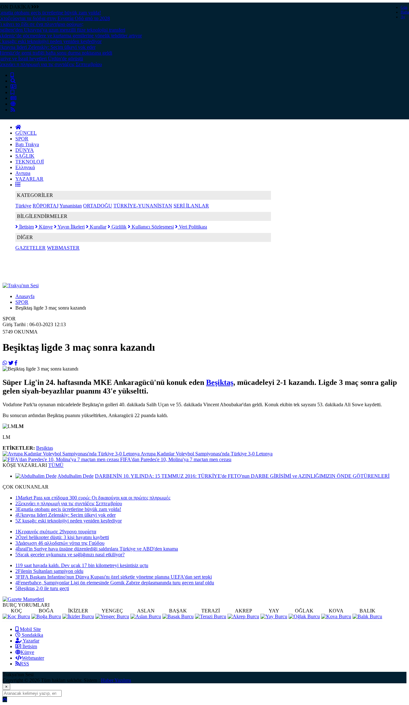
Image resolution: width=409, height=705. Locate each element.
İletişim (26, 226)
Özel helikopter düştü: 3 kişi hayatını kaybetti (62, 537)
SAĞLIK (25, 156)
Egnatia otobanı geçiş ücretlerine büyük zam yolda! (68, 509)
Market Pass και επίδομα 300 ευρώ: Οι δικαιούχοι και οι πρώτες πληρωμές (92, 497)
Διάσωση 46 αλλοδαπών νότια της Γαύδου (59, 543)
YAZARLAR (29, 179)
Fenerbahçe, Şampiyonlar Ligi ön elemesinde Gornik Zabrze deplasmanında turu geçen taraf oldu (114, 582)
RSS (24, 663)
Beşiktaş (219, 382)
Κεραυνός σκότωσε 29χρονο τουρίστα (55, 531)
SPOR (21, 138)
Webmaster (33, 658)
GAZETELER (30, 248)
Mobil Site (30, 629)
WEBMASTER (63, 248)
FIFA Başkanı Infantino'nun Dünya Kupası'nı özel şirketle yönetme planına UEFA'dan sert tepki (113, 577)
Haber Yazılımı (116, 680)
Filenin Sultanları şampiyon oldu (49, 571)
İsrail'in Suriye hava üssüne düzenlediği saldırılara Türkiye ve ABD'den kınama (96, 548)
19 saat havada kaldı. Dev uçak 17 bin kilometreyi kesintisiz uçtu (81, 565)
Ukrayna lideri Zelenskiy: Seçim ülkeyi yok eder (65, 515)
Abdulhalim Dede (76, 476)
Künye (45, 226)
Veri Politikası (192, 226)
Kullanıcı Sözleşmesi (152, 226)
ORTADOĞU (97, 205)
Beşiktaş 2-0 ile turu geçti (42, 588)
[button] (17, 184)
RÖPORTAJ (45, 205)
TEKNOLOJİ (29, 161)
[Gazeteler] (13, 98)
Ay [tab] (403, 17)
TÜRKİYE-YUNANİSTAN (142, 205)
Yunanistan (70, 205)
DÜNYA (24, 150)
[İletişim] (13, 86)
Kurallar (97, 226)
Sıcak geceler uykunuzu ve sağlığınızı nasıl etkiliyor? (70, 554)
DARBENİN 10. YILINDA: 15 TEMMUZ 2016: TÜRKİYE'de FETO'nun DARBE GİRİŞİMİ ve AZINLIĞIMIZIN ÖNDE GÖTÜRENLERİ (242, 476)
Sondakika (31, 635)
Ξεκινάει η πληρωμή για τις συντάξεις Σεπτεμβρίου (68, 503)
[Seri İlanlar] (12, 92)
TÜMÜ (56, 465)
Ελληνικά (25, 167)
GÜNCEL (26, 133)
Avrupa (22, 173)
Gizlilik (118, 226)
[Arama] (13, 81)
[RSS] (13, 109)
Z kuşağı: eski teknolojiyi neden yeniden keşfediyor (68, 520)
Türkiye (23, 205)
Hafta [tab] (405, 12)
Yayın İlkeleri (71, 226)
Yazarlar (30, 640)
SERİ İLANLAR (191, 205)
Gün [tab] (404, 7)
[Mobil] (12, 75)
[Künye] (13, 104)
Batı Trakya (27, 144)
